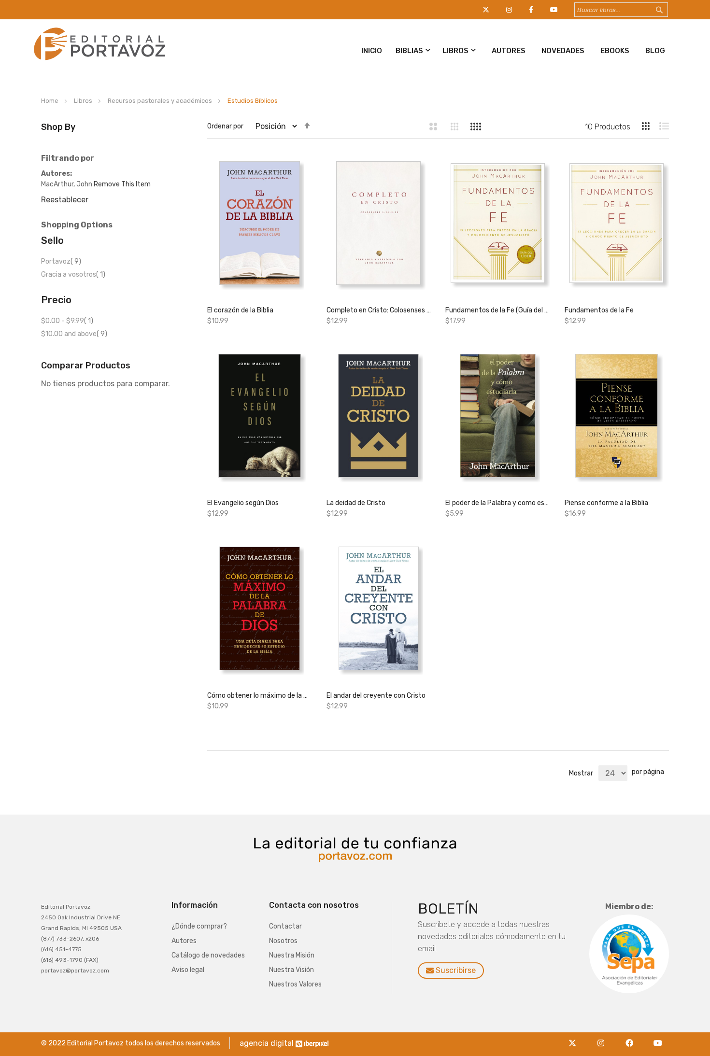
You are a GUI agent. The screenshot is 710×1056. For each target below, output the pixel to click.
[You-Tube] (658, 1037)
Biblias (409, 50)
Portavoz (61, 261)
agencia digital (267, 1043)
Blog (655, 50)
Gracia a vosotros (73, 274)
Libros (455, 50)
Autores (508, 50)
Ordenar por (225, 126)
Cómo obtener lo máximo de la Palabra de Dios (259, 695)
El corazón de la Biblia (240, 310)
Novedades (562, 50)
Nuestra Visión (291, 970)
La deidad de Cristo (356, 503)
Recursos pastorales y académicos (160, 100)
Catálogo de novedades (208, 955)
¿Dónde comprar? (199, 926)
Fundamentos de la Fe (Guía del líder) (497, 310)
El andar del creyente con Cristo (376, 695)
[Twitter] (575, 1037)
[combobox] (621, 9)
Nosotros (283, 941)
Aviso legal (187, 970)
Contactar (285, 926)
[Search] (668, 10)
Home (50, 100)
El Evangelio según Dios (243, 503)
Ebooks (614, 50)
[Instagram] (603, 1037)
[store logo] (98, 62)
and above (74, 334)
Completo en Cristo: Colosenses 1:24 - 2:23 (379, 310)
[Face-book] (632, 1037)
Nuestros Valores (295, 984)
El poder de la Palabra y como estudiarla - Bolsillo (497, 503)
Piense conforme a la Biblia (606, 503)
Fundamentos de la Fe (599, 310)
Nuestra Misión (291, 955)
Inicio (371, 50)
